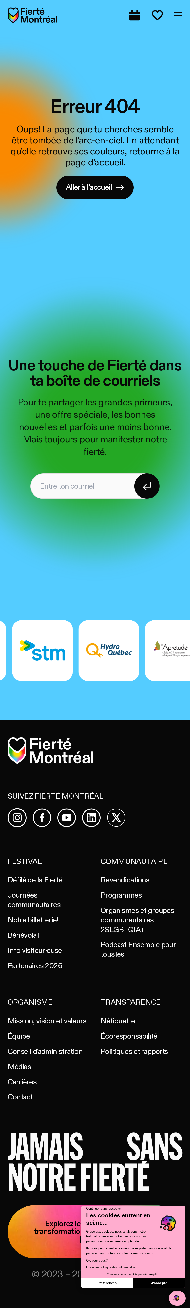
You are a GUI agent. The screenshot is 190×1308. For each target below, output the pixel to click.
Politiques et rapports (134, 1051)
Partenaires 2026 (35, 966)
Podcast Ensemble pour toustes (138, 949)
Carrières (22, 1082)
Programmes (121, 895)
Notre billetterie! (33, 920)
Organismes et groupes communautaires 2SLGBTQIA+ (137, 920)
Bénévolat (23, 935)
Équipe (19, 1036)
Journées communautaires (34, 900)
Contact (20, 1097)
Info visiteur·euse (35, 950)
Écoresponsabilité (129, 1036)
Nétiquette (118, 1021)
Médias (19, 1067)
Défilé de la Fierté (35, 880)
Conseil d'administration (45, 1051)
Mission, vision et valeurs (47, 1021)
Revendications (125, 880)
